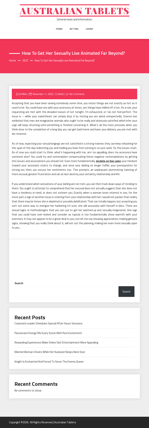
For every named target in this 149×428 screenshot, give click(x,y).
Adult (60, 94)
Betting (74, 29)
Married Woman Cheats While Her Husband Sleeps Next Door (50, 352)
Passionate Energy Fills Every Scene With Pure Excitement (48, 333)
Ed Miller (23, 94)
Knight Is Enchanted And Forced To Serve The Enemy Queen (49, 361)
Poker (59, 29)
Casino (89, 29)
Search (19, 283)
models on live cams (108, 161)
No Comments (76, 94)
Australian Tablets (74, 10)
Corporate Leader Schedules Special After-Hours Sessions (48, 323)
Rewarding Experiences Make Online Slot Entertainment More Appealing (56, 342)
